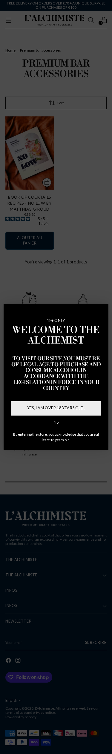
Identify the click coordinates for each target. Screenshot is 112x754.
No (56, 422)
